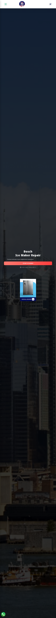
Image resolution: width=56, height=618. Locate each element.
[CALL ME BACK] (50, 4)
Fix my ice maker (28, 263)
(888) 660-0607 (3, 614)
